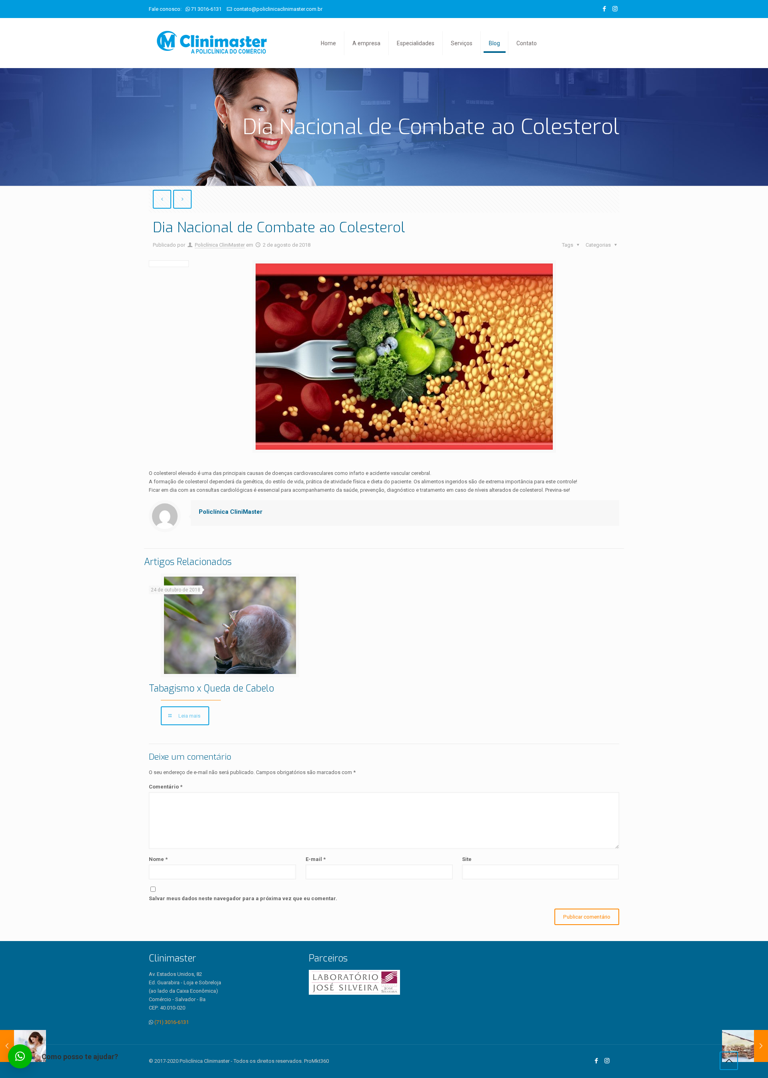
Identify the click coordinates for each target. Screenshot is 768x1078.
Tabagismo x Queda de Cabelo (211, 688)
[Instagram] (615, 8)
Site (467, 859)
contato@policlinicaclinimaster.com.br (278, 9)
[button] (20, 1056)
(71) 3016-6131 (171, 1022)
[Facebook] (604, 8)
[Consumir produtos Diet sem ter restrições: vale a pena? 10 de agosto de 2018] (745, 1046)
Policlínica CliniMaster (220, 245)
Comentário (165, 787)
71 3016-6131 (206, 9)
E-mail (316, 859)
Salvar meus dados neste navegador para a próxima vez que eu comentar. (243, 898)
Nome (158, 859)
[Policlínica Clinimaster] (212, 43)
